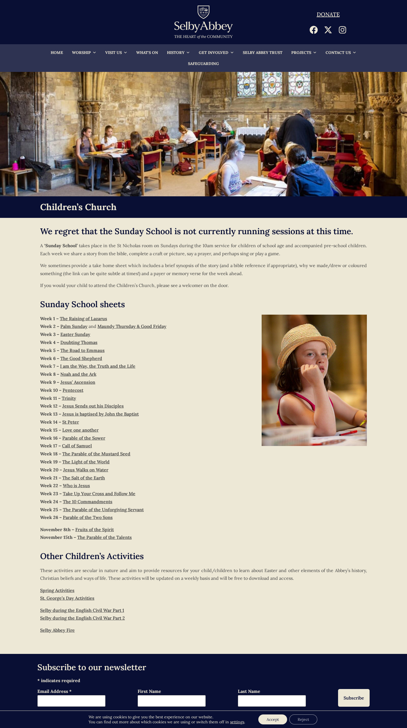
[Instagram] (342, 30)
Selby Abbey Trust (262, 52)
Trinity (69, 398)
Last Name (249, 691)
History (175, 52)
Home (57, 52)
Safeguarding (203, 63)
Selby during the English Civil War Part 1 (82, 610)
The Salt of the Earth (83, 478)
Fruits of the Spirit (94, 529)
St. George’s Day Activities (67, 598)
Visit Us (113, 52)
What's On (147, 52)
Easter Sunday (75, 334)
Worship (81, 52)
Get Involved (213, 52)
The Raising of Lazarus (83, 318)
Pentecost (73, 390)
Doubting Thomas (78, 342)
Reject (303, 719)
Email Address (54, 691)
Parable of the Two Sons (88, 517)
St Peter (70, 422)
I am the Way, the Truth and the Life (97, 366)
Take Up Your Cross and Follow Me (99, 493)
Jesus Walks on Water (85, 470)
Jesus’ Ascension (77, 382)
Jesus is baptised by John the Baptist (100, 414)
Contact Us (338, 52)
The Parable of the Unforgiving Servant (103, 509)
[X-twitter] (328, 30)
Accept (273, 719)
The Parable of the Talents (104, 537)
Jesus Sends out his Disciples (93, 406)
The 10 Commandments (87, 501)
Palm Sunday (73, 326)
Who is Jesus (76, 485)
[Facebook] (314, 30)
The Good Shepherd (81, 358)
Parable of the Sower (83, 438)
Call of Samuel (77, 445)
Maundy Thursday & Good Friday (131, 326)
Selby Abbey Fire (57, 630)
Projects (301, 52)
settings (237, 721)
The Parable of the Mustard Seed (96, 453)
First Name (149, 691)
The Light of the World (86, 462)
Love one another (80, 430)
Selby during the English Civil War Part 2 (82, 618)
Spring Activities (57, 590)
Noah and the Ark (78, 374)
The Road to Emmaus (82, 350)
